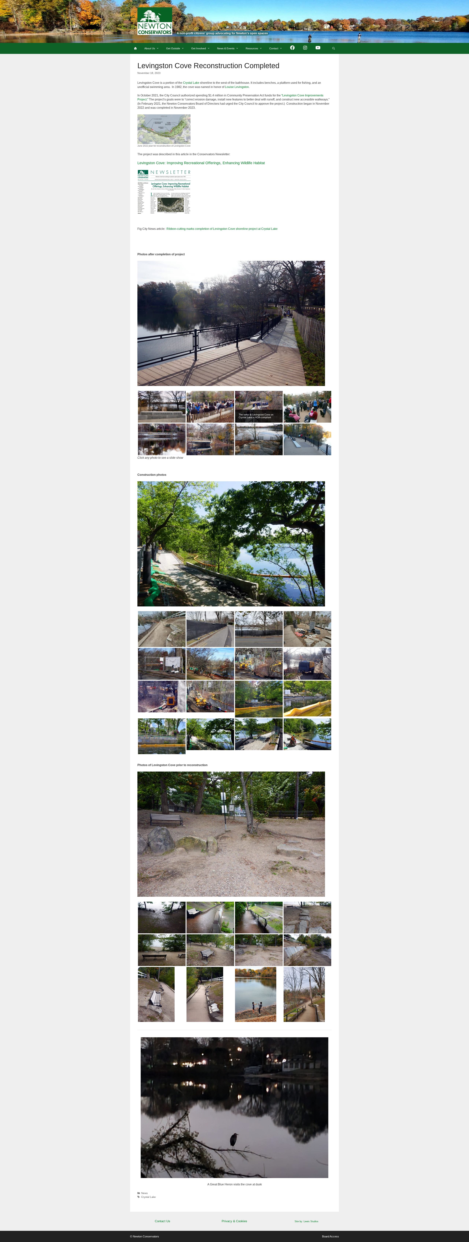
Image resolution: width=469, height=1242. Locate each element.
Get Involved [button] (198, 48)
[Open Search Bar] (333, 48)
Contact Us (162, 1221)
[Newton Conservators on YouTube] (318, 48)
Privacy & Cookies (234, 1221)
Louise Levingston (237, 87)
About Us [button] (149, 48)
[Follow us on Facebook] (292, 48)
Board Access (330, 1236)
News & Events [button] (225, 48)
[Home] (135, 48)
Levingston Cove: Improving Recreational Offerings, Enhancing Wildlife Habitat (201, 163)
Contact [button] (273, 48)
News (144, 1193)
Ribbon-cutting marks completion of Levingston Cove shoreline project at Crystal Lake (222, 228)
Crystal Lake (191, 82)
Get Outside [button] (173, 48)
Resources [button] (252, 48)
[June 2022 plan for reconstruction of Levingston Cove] (164, 129)
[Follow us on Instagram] (305, 48)
